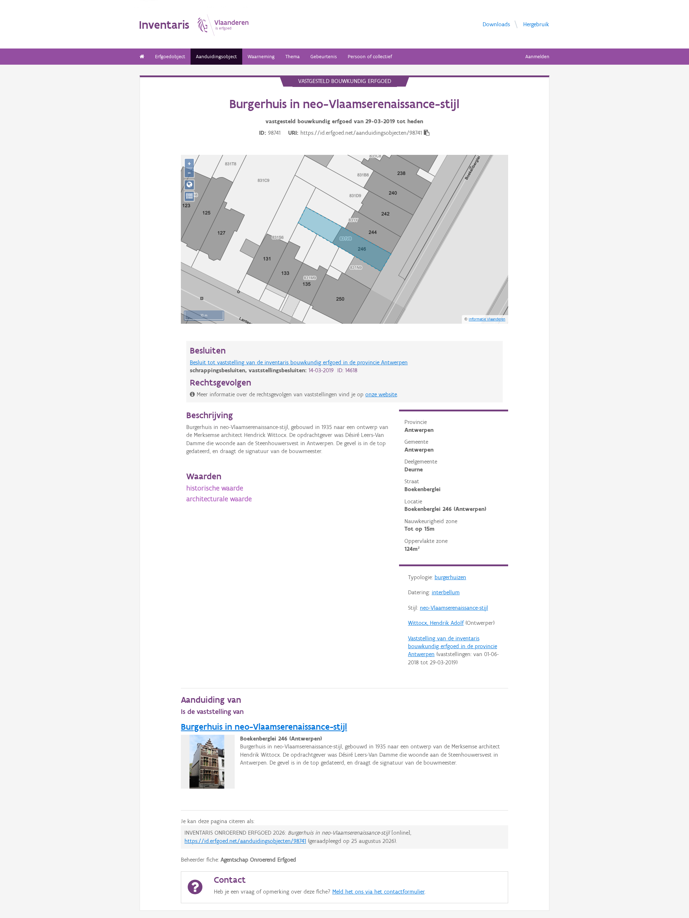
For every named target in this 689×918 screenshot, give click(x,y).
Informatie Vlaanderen (487, 319)
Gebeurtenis (323, 57)
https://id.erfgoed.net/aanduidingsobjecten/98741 (245, 841)
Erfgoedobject (170, 57)
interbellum (446, 592)
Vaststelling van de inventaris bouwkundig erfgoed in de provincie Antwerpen (452, 646)
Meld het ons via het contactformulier (378, 891)
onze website (381, 394)
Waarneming (261, 57)
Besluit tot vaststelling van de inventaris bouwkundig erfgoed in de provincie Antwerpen (299, 362)
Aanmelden (537, 57)
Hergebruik (536, 24)
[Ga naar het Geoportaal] (189, 184)
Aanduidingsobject (216, 57)
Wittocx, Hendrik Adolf (436, 622)
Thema (292, 57)
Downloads (496, 24)
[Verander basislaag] (189, 196)
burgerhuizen (450, 577)
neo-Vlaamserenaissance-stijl (454, 607)
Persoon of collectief (370, 57)
